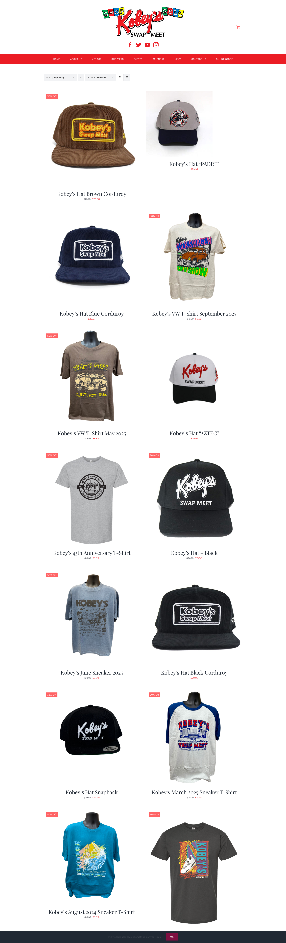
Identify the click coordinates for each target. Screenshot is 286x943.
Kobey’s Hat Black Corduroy (194, 672)
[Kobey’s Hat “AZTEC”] (194, 332)
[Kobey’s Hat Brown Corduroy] (92, 92)
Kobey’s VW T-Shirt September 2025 (194, 313)
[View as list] (126, 77)
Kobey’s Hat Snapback (92, 792)
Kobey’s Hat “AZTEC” (194, 433)
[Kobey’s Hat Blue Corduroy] (92, 212)
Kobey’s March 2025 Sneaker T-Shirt (194, 792)
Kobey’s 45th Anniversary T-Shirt (91, 552)
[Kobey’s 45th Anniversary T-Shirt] (92, 451)
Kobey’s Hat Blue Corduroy (92, 313)
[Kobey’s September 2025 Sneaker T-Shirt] (194, 810)
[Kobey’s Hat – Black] (194, 451)
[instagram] (156, 44)
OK (172, 936)
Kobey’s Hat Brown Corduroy (91, 193)
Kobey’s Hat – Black (194, 552)
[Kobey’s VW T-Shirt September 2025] (194, 212)
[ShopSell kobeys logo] (143, 7)
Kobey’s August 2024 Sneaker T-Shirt (91, 911)
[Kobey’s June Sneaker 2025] (92, 571)
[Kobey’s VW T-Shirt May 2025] (92, 332)
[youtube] (147, 44)
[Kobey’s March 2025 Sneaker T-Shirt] (194, 691)
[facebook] (130, 44)
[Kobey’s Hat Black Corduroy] (194, 571)
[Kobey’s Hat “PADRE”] (179, 92)
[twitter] (138, 44)
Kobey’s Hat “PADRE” (194, 163)
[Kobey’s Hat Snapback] (92, 691)
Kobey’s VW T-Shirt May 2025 (92, 433)
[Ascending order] (81, 77)
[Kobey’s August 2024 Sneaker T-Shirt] (92, 810)
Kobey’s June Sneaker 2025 (92, 672)
